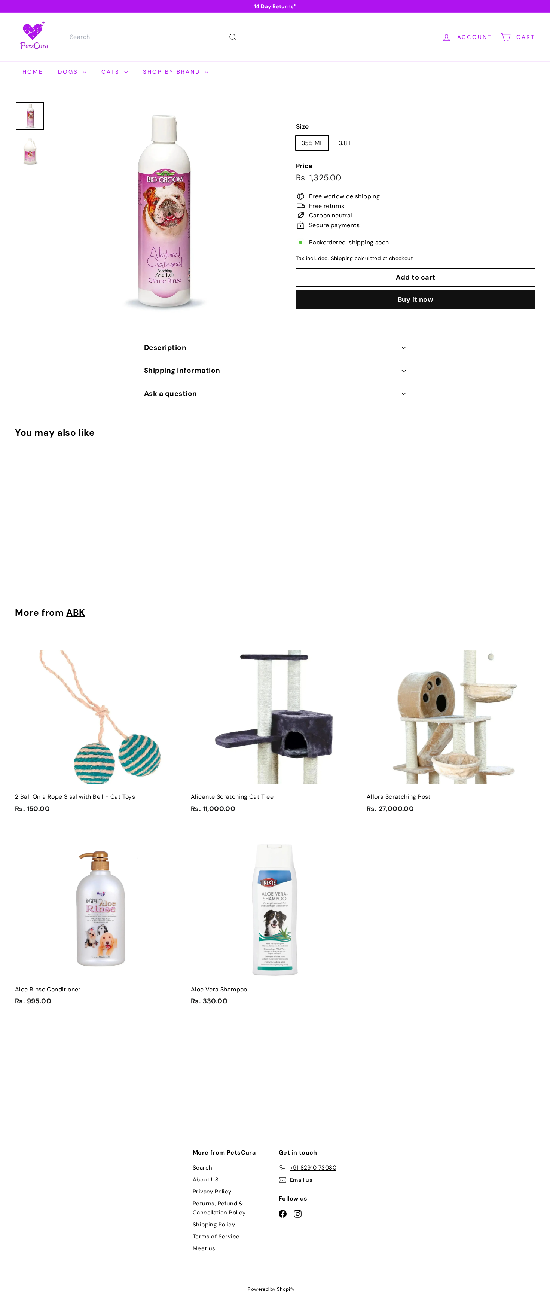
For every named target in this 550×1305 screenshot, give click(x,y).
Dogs (69, 72)
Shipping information (182, 370)
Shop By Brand (173, 72)
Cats (111, 72)
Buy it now (416, 299)
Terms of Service (216, 1236)
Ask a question (170, 393)
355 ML (312, 143)
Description (165, 347)
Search (202, 1167)
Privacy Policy (212, 1191)
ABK (75, 613)
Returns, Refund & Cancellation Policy (219, 1208)
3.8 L (345, 143)
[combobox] (152, 37)
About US (206, 1179)
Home (32, 72)
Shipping (342, 258)
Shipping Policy (214, 1224)
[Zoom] (161, 211)
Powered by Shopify (271, 1289)
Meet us (204, 1248)
